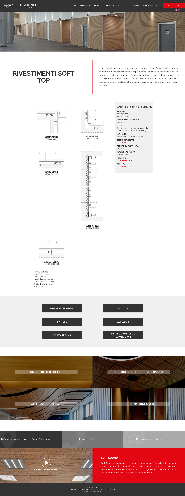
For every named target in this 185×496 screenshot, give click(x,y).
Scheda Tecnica (62, 335)
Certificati (109, 5)
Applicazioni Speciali (46, 404)
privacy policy (88, 491)
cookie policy (97, 491)
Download (135, 5)
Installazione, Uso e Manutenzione (123, 335)
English (179, 10)
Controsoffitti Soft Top (46, 371)
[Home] (19, 6)
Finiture (62, 322)
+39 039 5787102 (88, 439)
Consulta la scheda (124, 143)
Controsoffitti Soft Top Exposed (139, 371)
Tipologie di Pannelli (62, 308)
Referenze (122, 5)
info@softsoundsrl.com (150, 439)
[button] (51, 124)
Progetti (98, 5)
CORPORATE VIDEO (46, 469)
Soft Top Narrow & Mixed (139, 404)
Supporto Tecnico (151, 5)
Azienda (169, 5)
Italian (176, 10)
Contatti (178, 5)
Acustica (123, 308)
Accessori (123, 322)
